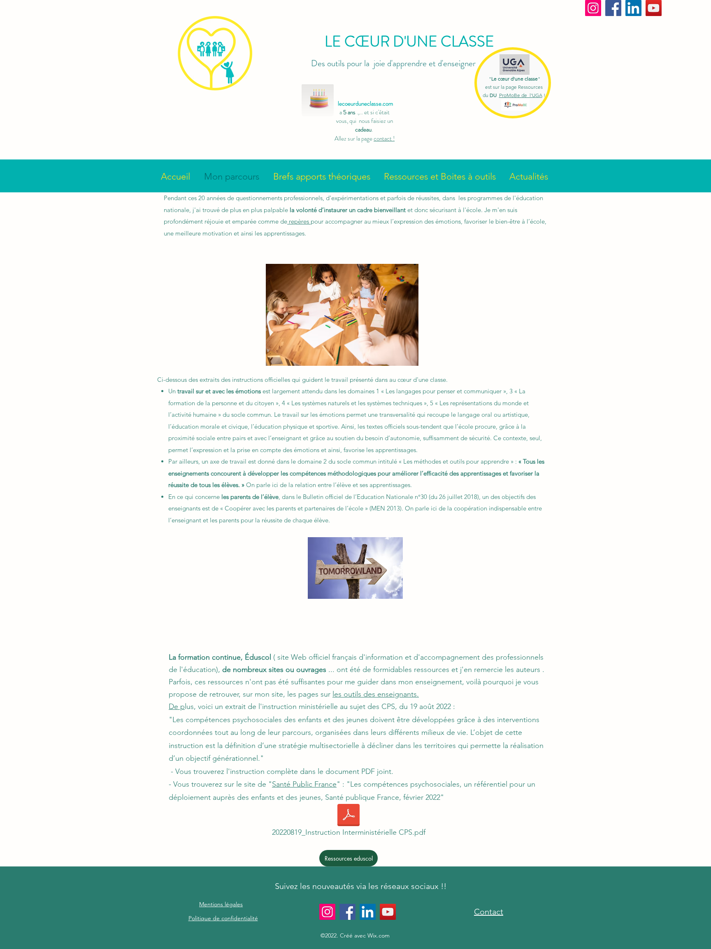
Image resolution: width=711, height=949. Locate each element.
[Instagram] (593, 8)
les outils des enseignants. (375, 694)
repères (299, 221)
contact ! (384, 138)
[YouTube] (654, 8)
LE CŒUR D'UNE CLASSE (409, 41)
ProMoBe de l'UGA (520, 95)
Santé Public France (304, 784)
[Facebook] (613, 8)
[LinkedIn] (633, 8)
